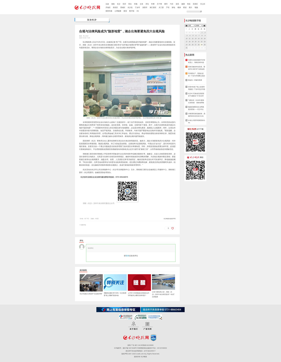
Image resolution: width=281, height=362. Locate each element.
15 (201, 38)
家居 (125, 11)
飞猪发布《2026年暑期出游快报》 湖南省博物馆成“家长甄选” (196, 101)
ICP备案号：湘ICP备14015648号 (125, 348)
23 (204, 41)
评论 (147, 4)
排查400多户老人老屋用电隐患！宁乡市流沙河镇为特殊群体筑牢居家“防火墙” (196, 88)
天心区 (202, 4)
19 (192, 41)
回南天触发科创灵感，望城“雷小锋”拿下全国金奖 (196, 68)
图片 (190, 7)
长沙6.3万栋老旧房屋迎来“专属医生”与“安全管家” (196, 94)
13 (195, 38)
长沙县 (130, 7)
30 (204, 44)
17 (186, 41)
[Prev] (186, 25)
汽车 (171, 4)
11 (189, 38)
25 (189, 44)
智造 (188, 4)
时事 (153, 4)
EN (138, 11)
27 (195, 44)
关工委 (161, 7)
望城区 (122, 7)
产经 (167, 7)
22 (201, 41)
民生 (130, 4)
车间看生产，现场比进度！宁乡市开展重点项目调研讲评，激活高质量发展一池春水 (196, 74)
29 (201, 44)
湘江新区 (153, 7)
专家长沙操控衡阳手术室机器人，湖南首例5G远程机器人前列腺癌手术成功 (196, 61)
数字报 (131, 11)
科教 (135, 4)
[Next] (204, 25)
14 (198, 38)
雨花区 (115, 7)
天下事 (159, 4)
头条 (107, 4)
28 (198, 44)
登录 (127, 255)
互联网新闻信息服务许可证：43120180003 (152, 348)
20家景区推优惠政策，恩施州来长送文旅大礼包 (196, 115)
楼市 (166, 4)
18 (189, 41)
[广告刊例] (147, 326)
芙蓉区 (195, 4)
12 (192, 38)
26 (192, 44)
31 (186, 48)
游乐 (177, 4)
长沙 (118, 4)
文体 (141, 4)
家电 (173, 7)
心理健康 (118, 11)
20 (195, 41)
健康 (183, 4)
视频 (196, 7)
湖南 (113, 4)
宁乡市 (137, 7)
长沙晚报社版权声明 (170, 219)
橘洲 (179, 7)
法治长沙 (92, 19)
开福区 (108, 7)
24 (186, 44)
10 (186, 38)
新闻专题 (109, 11)
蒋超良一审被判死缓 (195, 80)
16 (204, 38)
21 (198, 41)
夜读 (184, 7)
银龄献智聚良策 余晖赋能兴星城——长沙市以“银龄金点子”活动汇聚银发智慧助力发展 (196, 108)
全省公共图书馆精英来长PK (196, 121)
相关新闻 (83, 270)
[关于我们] (133, 326)
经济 (124, 4)
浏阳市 (144, 7)
